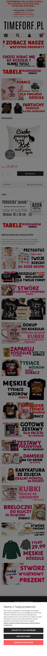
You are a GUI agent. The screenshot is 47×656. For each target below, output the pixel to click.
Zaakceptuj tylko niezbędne (23, 630)
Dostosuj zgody (23, 636)
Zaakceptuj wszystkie (23, 642)
